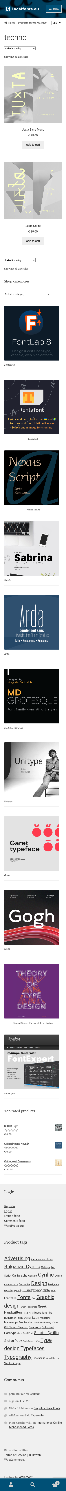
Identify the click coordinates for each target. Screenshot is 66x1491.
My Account (11, 1485)
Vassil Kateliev (53, 1358)
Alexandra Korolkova (42, 1259)
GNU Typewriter (35, 1415)
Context (32, 1275)
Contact (35, 1394)
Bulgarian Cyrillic (22, 1266)
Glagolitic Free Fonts (47, 1408)
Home (11, 22)
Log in (8, 1211)
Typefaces (33, 1348)
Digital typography (13, 1290)
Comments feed (14, 1221)
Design (39, 1283)
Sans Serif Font (25, 1333)
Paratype (10, 1333)
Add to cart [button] (33, 144)
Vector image (12, 1363)
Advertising (17, 1258)
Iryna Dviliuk (24, 1317)
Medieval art (26, 1322)
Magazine (45, 1317)
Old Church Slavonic (16, 1327)
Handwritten (13, 1312)
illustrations (40, 1312)
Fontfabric (10, 1298)
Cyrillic (46, 1275)
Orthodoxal (48, 1327)
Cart (51, 1481)
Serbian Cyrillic (46, 1333)
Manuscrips (11, 1322)
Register (9, 1206)
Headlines (28, 1313)
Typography (18, 1357)
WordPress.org (14, 1225)
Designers (53, 1284)
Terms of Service (15, 1455)
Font (53, 1290)
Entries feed (12, 1216)
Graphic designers (29, 1307)
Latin (35, 1317)
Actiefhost (25, 1477)
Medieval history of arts (46, 1322)
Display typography (36, 1290)
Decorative (24, 1284)
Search (33, 1485)
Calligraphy (19, 1275)
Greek (42, 1306)
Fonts (24, 1297)
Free (34, 1298)
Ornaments (35, 1327)
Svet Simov (28, 1341)
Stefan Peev (13, 1341)
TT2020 (25, 1401)
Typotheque (38, 1358)
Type (37, 1341)
